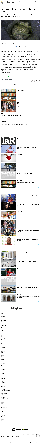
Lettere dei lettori (4, 374)
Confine (2, 329)
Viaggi (2, 381)
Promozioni (3, 415)
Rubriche (3, 378)
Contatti (15, 434)
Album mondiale (4, 348)
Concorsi (2, 416)
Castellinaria (3, 363)
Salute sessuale (4, 393)
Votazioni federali (4, 325)
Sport (2, 334)
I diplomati (3, 389)
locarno (5, 79)
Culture (2, 351)
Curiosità (2, 385)
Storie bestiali (3, 383)
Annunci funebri (6, 435)
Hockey (2, 335)
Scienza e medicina (4, 395)
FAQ (17, 434)
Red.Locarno (12, 43)
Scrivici (2, 422)
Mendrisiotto (3, 320)
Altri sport (3, 343)
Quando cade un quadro (5, 390)
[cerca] (20, 2)
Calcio (2, 336)
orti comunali (9, 79)
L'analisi (2, 370)
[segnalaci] (24, 2)
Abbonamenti (3, 434)
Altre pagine (3, 407)
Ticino (2, 314)
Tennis (2, 340)
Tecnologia (3, 382)
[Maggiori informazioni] (25, 46)
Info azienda (3, 412)
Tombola (2, 418)
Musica (2, 360)
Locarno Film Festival (5, 361)
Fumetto (2, 419)
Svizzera (3, 324)
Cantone (3, 313)
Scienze (2, 357)
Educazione (3, 397)
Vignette (2, 420)
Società (2, 359)
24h (2, 408)
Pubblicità (2, 435)
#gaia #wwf (3, 402)
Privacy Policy (3, 436)
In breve (2, 411)
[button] (24, 434)
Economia (3, 365)
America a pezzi (4, 331)
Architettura (3, 386)
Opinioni (3, 368)
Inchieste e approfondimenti (6, 379)
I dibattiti (2, 376)
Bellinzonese (3, 316)
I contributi (3, 373)
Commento (3, 369)
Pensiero (2, 356)
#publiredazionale (4, 403)
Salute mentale (3, 391)
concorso (2, 79)
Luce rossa (3, 347)
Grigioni (2, 321)
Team (2, 414)
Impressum (11, 434)
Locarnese (3, 317)
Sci (1, 339)
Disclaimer (7, 434)
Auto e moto (3, 387)
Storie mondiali (3, 344)
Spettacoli (3, 353)
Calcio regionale (4, 338)
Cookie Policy (9, 436)
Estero (2, 327)
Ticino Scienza (3, 394)
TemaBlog (3, 400)
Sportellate (3, 346)
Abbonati (27, 2)
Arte (2, 352)
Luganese (3, 319)
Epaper (32, 2)
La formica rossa (4, 372)
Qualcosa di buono (4, 398)
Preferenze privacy (16, 436)
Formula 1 (3, 342)
